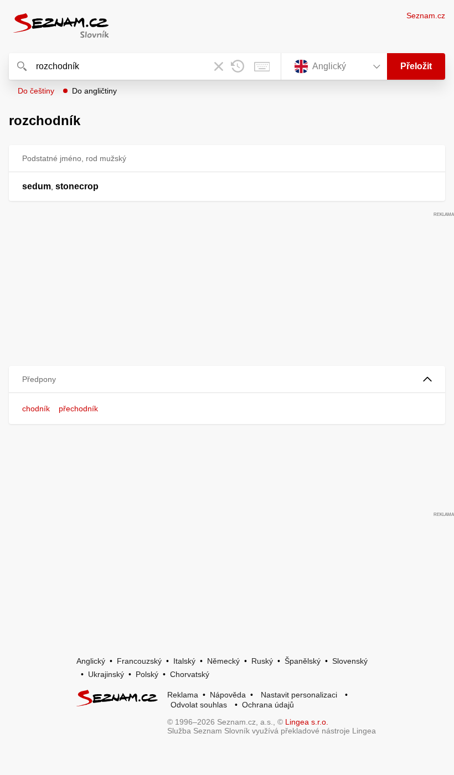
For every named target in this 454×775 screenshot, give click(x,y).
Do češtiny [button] (36, 90)
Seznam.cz (425, 15)
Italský (184, 661)
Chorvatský (189, 674)
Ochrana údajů (268, 704)
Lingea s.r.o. (306, 721)
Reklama (182, 694)
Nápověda (228, 694)
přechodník (78, 408)
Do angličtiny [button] (94, 90)
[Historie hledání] (237, 66)
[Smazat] (218, 66)
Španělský (303, 661)
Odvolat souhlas (199, 704)
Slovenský (350, 661)
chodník (36, 408)
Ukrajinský (106, 674)
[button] (227, 379)
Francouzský (139, 661)
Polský (147, 674)
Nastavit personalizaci (299, 694)
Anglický (90, 661)
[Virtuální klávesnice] (262, 66)
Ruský (262, 661)
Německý (223, 661)
